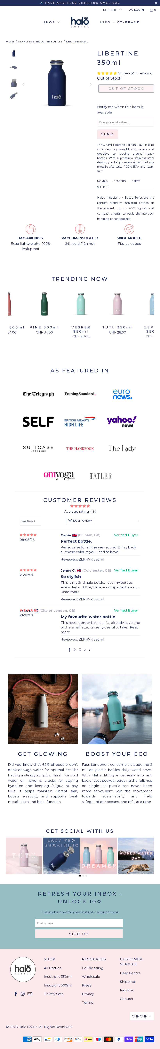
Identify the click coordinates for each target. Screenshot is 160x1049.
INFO (106, 22)
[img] (28, 535)
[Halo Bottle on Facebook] (16, 994)
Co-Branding (92, 968)
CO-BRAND (128, 22)
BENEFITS (120, 181)
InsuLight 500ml (58, 985)
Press (86, 985)
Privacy (88, 994)
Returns (127, 990)
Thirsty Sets (53, 994)
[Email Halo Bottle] (30, 994)
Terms (87, 1002)
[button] (107, 73)
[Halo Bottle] (80, 22)
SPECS (136, 181)
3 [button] (80, 650)
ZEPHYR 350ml (91, 559)
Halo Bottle (28, 1027)
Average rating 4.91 (80, 511)
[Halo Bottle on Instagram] (23, 994)
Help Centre (130, 973)
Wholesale (91, 977)
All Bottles (52, 968)
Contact (126, 999)
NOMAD (102, 181)
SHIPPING (103, 186)
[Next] (90, 84)
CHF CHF (110, 10)
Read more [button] (70, 592)
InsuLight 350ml (58, 977)
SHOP (50, 22)
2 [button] (75, 650)
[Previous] (24, 84)
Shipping (127, 982)
